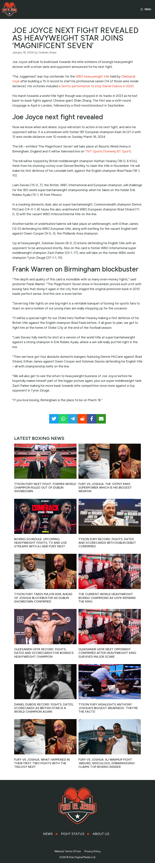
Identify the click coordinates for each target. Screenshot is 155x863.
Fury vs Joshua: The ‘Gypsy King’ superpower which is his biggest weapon (105, 487)
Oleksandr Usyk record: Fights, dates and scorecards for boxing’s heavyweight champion (44, 652)
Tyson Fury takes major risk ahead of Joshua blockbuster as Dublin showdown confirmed (43, 597)
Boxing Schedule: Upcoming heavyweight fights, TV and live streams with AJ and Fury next (40, 542)
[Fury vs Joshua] (9, 9)
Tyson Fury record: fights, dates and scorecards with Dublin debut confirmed (107, 542)
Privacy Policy (92, 851)
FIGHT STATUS (72, 834)
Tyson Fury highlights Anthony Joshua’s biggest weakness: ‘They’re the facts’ (108, 708)
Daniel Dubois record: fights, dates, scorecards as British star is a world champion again (44, 708)
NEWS (48, 834)
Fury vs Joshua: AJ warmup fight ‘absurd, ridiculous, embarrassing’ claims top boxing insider (106, 763)
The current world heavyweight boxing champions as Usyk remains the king (107, 597)
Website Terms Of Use (67, 851)
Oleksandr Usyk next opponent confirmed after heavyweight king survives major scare (107, 652)
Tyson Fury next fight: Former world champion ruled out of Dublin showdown (45, 487)
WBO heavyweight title (92, 76)
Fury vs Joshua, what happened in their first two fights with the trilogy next (42, 763)
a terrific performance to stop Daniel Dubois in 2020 (96, 86)
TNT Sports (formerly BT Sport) (108, 151)
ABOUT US (101, 834)
